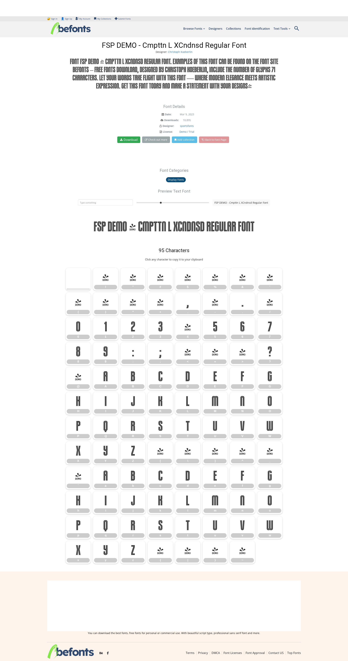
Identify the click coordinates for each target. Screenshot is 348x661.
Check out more (157, 139)
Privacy (203, 652)
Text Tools (281, 29)
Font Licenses (232, 652)
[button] (296, 29)
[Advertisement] (174, 605)
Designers (215, 29)
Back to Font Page (215, 139)
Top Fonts (294, 652)
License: (168, 131)
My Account (84, 18)
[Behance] (101, 653)
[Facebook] (108, 653)
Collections (233, 29)
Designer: (168, 126)
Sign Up (66, 18)
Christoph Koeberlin (180, 52)
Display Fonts (176, 179)
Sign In (52, 18)
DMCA (216, 652)
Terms (190, 652)
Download (131, 140)
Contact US (276, 652)
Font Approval (255, 652)
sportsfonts (187, 126)
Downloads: (171, 120)
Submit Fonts (124, 18)
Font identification (257, 29)
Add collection (185, 139)
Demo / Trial (186, 131)
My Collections (104, 18)
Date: (168, 114)
